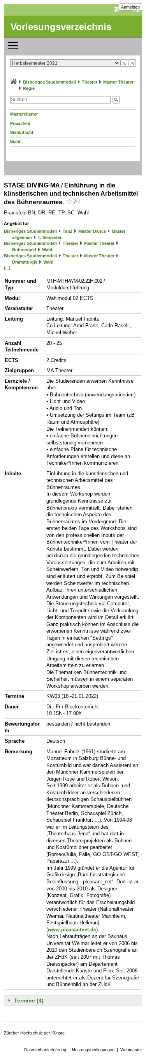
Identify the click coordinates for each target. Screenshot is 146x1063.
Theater (89, 82)
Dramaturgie (24, 262)
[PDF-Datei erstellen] (76, 202)
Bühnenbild (24, 249)
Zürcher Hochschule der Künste (34, 1033)
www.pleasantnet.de (72, 930)
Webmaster (131, 1049)
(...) (7, 268)
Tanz (67, 231)
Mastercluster (24, 114)
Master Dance (92, 231)
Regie (29, 88)
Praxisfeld (20, 123)
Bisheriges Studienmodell (49, 82)
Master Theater (118, 82)
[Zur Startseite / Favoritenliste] (13, 82)
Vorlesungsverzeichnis (61, 26)
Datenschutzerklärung (45, 1049)
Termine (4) (29, 1000)
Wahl (15, 141)
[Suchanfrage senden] (116, 99)
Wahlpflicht (21, 132)
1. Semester (50, 237)
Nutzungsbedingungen (93, 1049)
